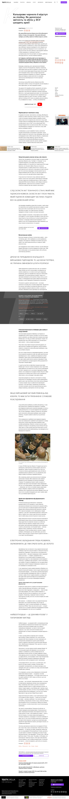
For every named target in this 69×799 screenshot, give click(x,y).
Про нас (20, 779)
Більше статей (22, 760)
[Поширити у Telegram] (29, 30)
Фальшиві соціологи (33, 782)
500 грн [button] (26, 313)
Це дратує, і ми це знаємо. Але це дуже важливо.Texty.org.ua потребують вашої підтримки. (31, 296)
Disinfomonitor (31, 785)
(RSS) (22, 781)
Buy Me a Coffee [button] (29, 319)
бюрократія (25, 746)
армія (37, 746)
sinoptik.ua (57, 96)
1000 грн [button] (33, 313)
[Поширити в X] (27, 30)
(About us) (24, 779)
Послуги (30, 781)
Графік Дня (41, 782)
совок (33, 746)
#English (20, 786)
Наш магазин (41, 781)
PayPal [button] (45, 319)
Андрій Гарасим (22, 28)
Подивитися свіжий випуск (60, 36)
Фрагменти (21, 782)
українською (11, 792)
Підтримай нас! (42, 779)
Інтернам (30, 786)
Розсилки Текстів (22, 783)
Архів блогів (41, 783)
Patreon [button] (21, 319)
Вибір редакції (21, 785)
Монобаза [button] (38, 319)
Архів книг (41, 785)
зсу (30, 746)
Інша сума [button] (39, 313)
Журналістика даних (33, 779)
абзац (20, 746)
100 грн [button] (21, 313)
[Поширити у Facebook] (25, 30)
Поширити (21, 30)
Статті (20, 781)
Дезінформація (32, 783)
